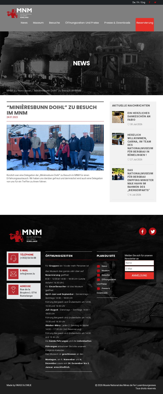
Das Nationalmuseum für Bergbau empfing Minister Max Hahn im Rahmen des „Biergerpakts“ (141, 180)
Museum (38, 23)
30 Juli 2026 (136, 124)
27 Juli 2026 (136, 159)
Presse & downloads (117, 23)
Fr (138, 2)
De (134, 2)
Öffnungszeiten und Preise (82, 23)
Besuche (54, 23)
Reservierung (144, 23)
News (24, 23)
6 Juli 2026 (135, 194)
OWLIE (28, 385)
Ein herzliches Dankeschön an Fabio (139, 116)
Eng (143, 2)
